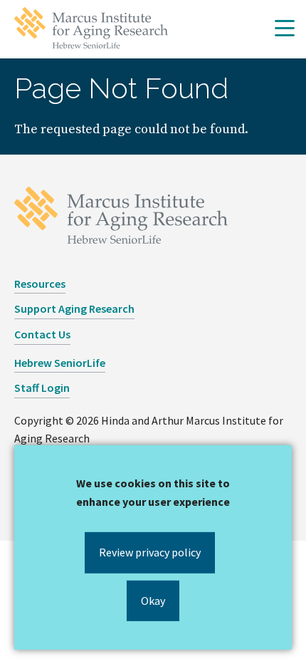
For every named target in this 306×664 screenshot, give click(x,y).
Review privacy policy (150, 552)
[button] (284, 29)
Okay (153, 600)
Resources (39, 283)
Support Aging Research (74, 308)
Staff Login (42, 387)
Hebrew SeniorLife (59, 363)
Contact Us (42, 334)
